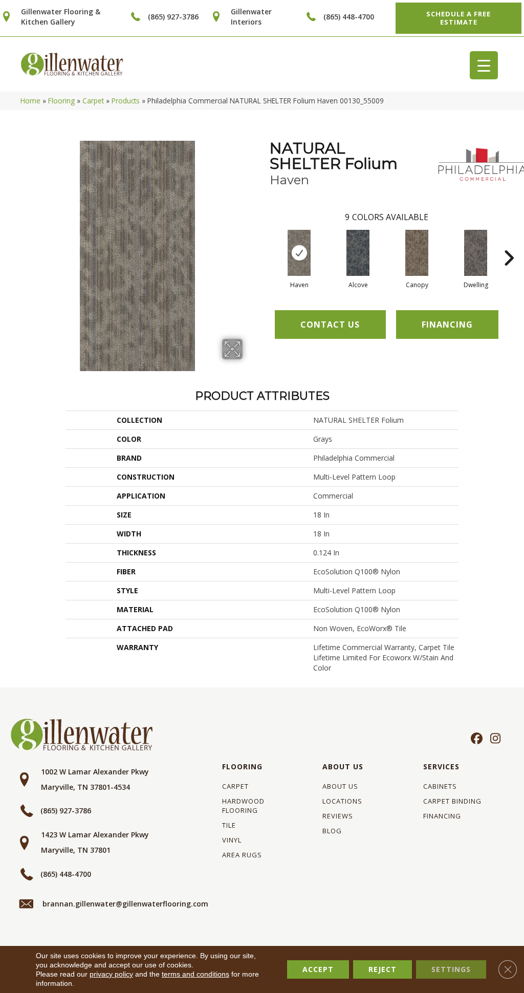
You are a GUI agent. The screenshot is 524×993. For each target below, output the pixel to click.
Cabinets (440, 786)
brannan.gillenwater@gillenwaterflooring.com (125, 904)
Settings (451, 969)
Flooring (61, 100)
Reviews (337, 816)
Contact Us (330, 324)
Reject (382, 969)
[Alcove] (358, 252)
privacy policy (111, 974)
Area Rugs (242, 854)
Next (508, 243)
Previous (264, 243)
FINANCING (447, 324)
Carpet (93, 100)
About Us (342, 766)
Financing (442, 816)
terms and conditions (195, 974)
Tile (229, 825)
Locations (342, 801)
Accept (318, 969)
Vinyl (232, 840)
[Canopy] (417, 252)
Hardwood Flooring (243, 805)
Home (30, 100)
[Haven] (299, 252)
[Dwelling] (476, 252)
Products (126, 100)
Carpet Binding (452, 801)
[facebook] (475, 739)
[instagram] (493, 739)
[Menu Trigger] (484, 65)
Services (441, 766)
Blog (332, 830)
